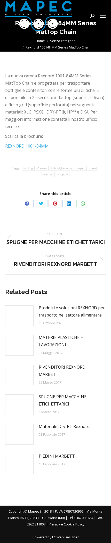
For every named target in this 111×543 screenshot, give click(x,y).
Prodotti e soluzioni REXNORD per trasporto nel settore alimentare (72, 311)
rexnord (48, 174)
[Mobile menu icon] (103, 16)
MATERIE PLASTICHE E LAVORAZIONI (61, 341)
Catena (42, 168)
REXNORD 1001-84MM (27, 146)
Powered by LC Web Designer (56, 537)
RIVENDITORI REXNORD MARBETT (62, 370)
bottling (28, 168)
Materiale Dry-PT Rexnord (64, 426)
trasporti (63, 174)
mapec (81, 168)
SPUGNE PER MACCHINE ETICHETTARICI (62, 400)
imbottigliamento (61, 168)
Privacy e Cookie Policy (66, 524)
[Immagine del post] (19, 315)
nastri (93, 168)
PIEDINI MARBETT (57, 456)
